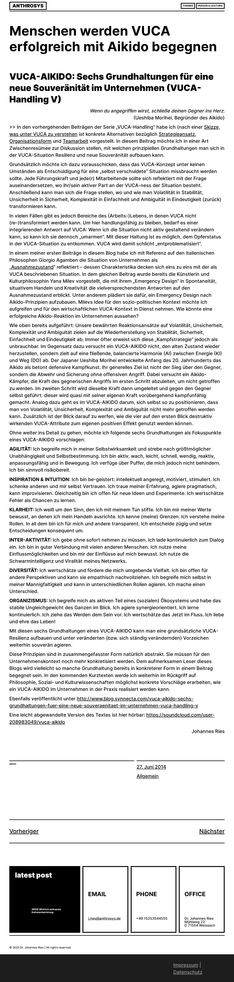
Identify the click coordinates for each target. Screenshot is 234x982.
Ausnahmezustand (32, 267)
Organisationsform (30, 141)
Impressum (185, 965)
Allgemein (148, 776)
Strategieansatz (177, 134)
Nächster (212, 831)
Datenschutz (187, 972)
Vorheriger (24, 831)
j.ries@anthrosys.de (104, 918)
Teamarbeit (75, 141)
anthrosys (28, 6)
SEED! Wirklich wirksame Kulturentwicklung (46, 910)
